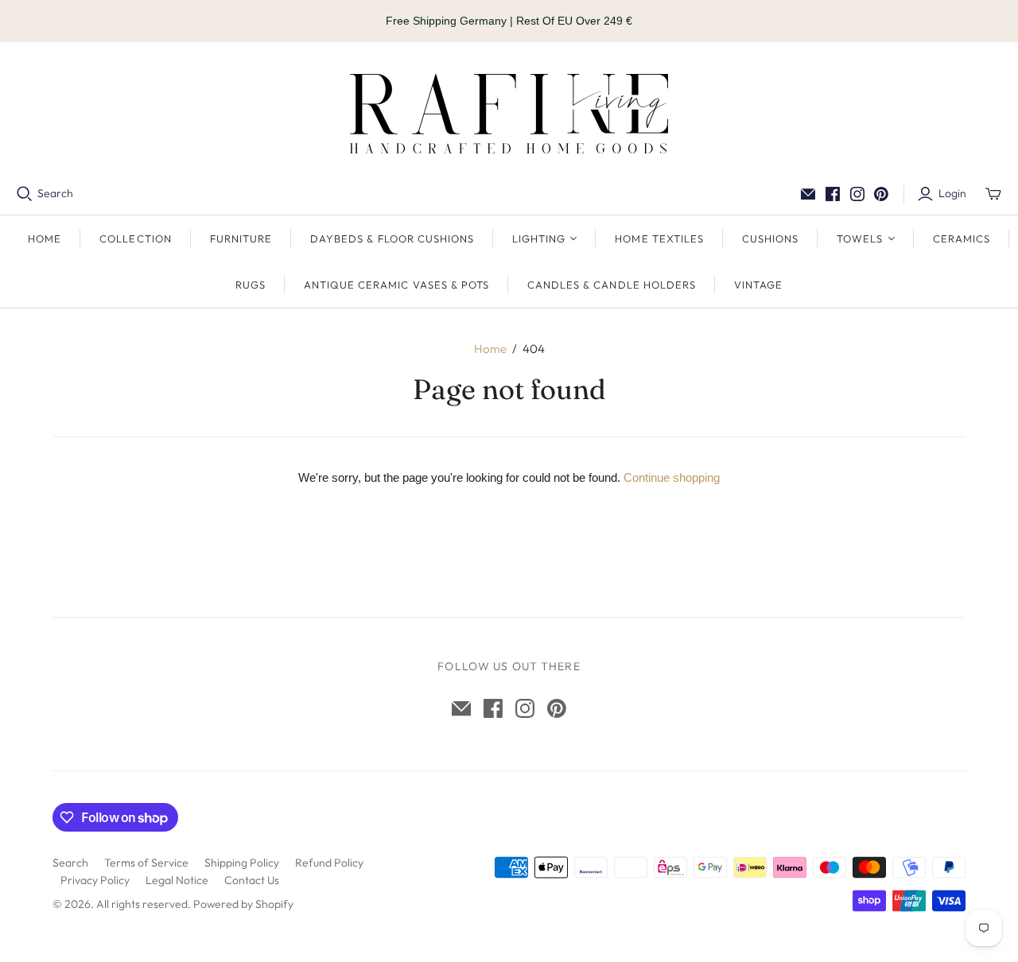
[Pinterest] (881, 194)
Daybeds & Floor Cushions (392, 238)
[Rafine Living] (509, 113)
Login (952, 193)
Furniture (241, 238)
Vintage (758, 284)
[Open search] (25, 194)
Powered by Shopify (243, 904)
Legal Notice (177, 880)
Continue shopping (672, 477)
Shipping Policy (241, 862)
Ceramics (961, 238)
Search (55, 193)
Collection (135, 238)
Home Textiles (659, 238)
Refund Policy (329, 862)
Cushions (770, 238)
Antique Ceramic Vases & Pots (396, 284)
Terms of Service (146, 862)
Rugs (250, 284)
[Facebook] (833, 194)
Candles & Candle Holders (611, 284)
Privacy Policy (95, 880)
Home (44, 238)
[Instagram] (857, 194)
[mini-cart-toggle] (993, 194)
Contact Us (251, 880)
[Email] (808, 194)
